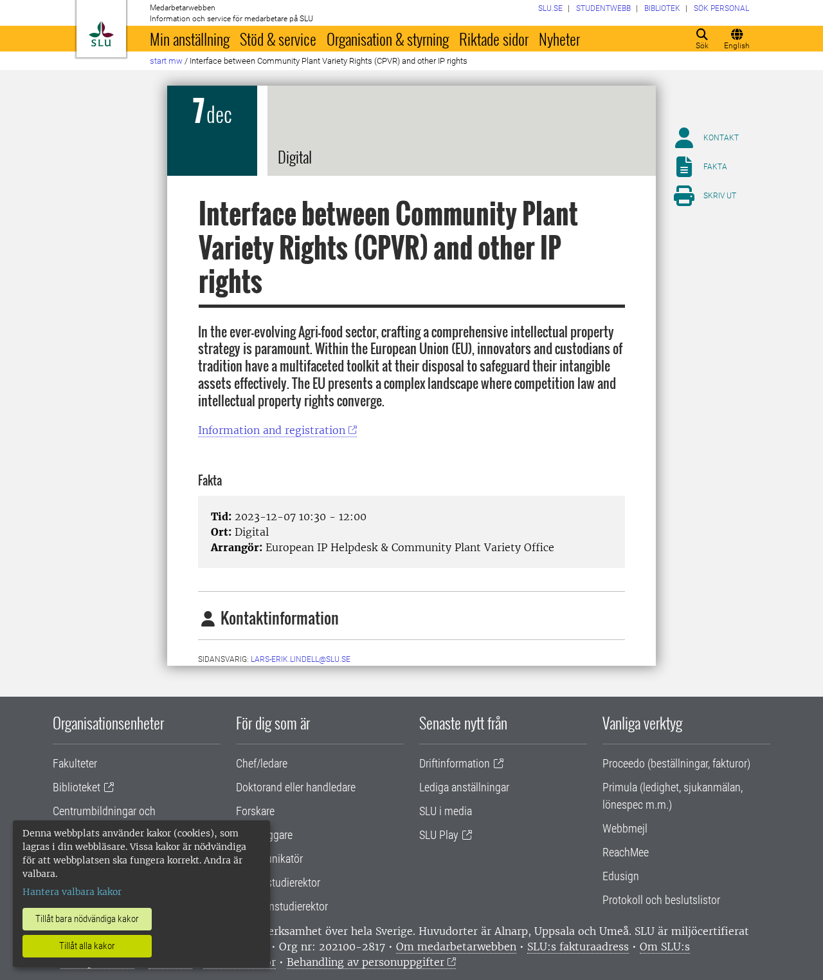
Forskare (255, 811)
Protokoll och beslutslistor (661, 900)
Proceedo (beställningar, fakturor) (676, 763)
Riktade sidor (494, 38)
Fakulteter (75, 763)
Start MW (166, 61)
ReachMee (625, 852)
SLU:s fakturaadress (578, 946)
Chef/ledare (261, 763)
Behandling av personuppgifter (365, 962)
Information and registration (271, 430)
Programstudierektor (282, 906)
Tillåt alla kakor (87, 946)
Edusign (620, 876)
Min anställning (190, 38)
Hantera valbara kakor (72, 892)
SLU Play (438, 835)
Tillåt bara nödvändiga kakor (87, 919)
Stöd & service (278, 38)
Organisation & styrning (388, 38)
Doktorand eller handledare (296, 787)
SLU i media (445, 811)
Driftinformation (454, 763)
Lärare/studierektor (278, 882)
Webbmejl (624, 828)
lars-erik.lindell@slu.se (300, 659)
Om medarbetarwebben (456, 946)
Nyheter (559, 38)
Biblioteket (76, 787)
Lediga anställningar (464, 787)
